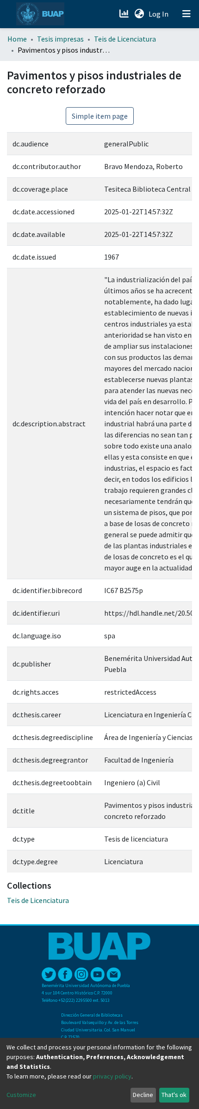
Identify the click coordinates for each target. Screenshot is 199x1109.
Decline (143, 1095)
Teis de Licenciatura (125, 38)
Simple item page (100, 116)
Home (17, 38)
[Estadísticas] (124, 13)
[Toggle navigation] (186, 14)
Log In (159, 13)
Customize (21, 1095)
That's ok (174, 1095)
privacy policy (112, 1076)
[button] (139, 13)
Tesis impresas (60, 38)
